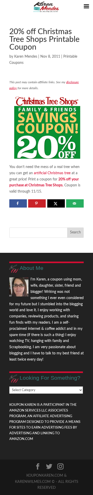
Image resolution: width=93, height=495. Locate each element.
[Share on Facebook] (18, 203)
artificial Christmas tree (52, 173)
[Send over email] (75, 203)
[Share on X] (56, 203)
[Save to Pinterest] (37, 203)
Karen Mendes (25, 56)
